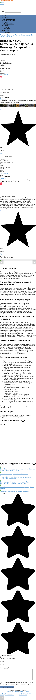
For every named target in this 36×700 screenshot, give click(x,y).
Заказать (3, 99)
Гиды (5, 15)
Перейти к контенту (6, 0)
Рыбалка (6, 27)
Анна (1, 153)
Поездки (6, 25)
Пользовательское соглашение (25, 694)
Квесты (6, 22)
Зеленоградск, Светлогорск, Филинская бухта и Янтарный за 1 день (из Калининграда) (14, 482)
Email (2, 665)
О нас (27, 691)
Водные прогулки (9, 19)
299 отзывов (4, 74)
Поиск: (2, 11)
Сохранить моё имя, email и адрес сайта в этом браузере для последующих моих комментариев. (16, 683)
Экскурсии (6, 32)
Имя (2, 661)
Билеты (6, 17)
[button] (1, 262)
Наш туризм (4, 5)
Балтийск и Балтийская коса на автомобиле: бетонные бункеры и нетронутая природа (17, 469)
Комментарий (4, 668)
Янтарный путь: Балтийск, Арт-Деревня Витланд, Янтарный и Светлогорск (16, 477)
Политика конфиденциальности (7, 694)
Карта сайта (19, 691)
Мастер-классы (8, 24)
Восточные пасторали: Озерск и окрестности (14, 491)
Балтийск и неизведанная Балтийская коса (14, 474)
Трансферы (7, 29)
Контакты (10, 691)
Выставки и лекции (9, 20)
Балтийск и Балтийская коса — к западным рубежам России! (17, 487)
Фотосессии (7, 30)
